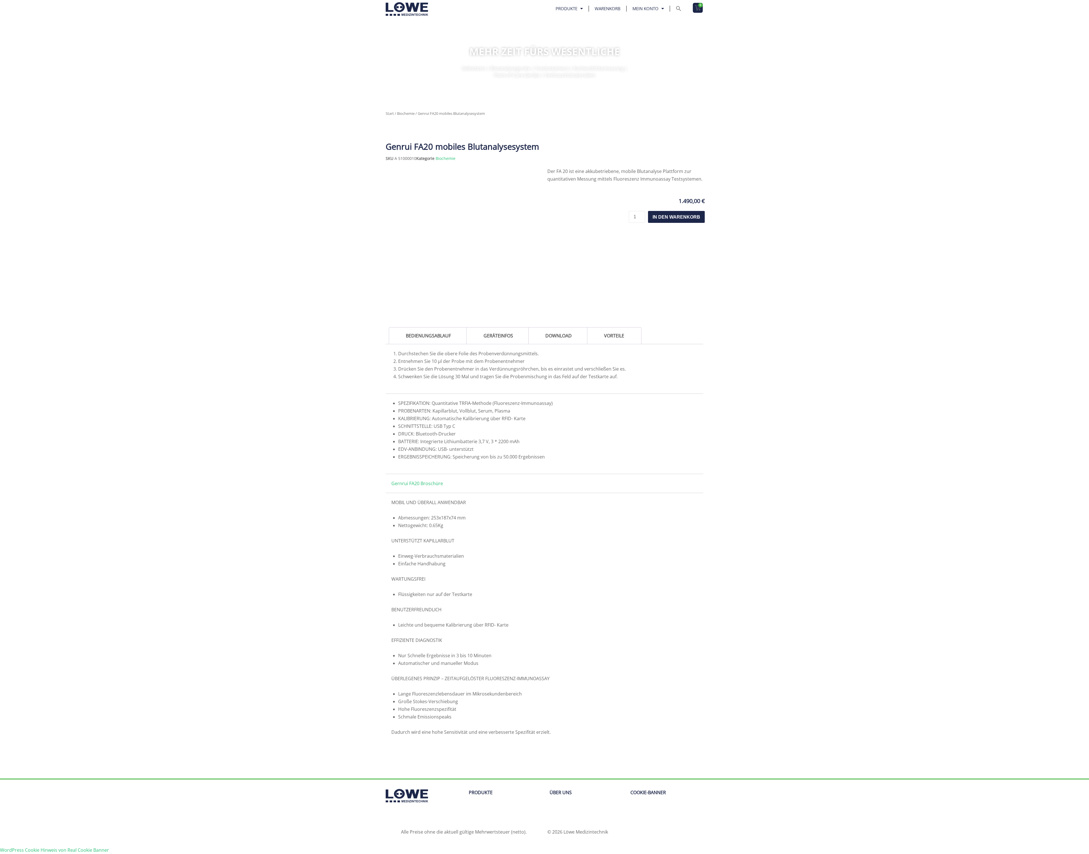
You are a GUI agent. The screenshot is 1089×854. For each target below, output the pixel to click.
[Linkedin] (393, 816)
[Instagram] (408, 816)
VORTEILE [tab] (614, 336)
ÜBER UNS (561, 792)
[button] (678, 8)
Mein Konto (645, 8)
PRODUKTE (481, 792)
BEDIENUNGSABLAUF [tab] (428, 336)
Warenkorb (608, 8)
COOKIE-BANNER (648, 792)
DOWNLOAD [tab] (558, 336)
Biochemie (406, 113)
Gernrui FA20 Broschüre (417, 483)
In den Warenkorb (676, 217)
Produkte (566, 8)
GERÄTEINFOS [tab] (498, 336)
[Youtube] (424, 816)
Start (390, 113)
